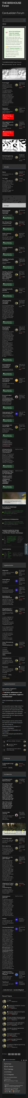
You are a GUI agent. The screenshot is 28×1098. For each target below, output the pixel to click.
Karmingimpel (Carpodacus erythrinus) (6, 366)
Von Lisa (20, 276)
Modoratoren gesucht (6, 896)
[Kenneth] (16, 111)
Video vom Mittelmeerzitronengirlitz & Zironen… (22, 328)
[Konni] (16, 86)
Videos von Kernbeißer (22, 379)
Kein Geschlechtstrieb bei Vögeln (22, 571)
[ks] (16, 398)
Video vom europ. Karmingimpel (22, 366)
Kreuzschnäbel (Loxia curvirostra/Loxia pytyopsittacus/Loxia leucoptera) (7, 398)
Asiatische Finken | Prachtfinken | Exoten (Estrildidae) (8, 472)
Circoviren (4, 649)
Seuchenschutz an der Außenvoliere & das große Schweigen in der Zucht (15, 1023)
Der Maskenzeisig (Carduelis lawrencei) (7, 441)
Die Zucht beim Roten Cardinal (22, 426)
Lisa (10, 1008)
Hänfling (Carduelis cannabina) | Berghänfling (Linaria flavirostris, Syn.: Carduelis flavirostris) (7, 275)
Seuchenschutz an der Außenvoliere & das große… (14, 749)
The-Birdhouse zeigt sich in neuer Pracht (22, 839)
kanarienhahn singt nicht (22, 234)
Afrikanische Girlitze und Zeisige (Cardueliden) (7, 450)
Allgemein (5, 570)
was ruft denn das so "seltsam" (22, 847)
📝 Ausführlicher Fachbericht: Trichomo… (22, 668)
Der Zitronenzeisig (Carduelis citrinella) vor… (22, 302)
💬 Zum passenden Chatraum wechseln (7, 218)
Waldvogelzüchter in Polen (22, 222)
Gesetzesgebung (7, 156)
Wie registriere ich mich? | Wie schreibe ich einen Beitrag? (7, 124)
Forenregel (5, 83)
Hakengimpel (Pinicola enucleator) (8, 412)
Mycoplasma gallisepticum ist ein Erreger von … (22, 659)
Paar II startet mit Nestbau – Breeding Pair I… (22, 814)
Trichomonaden (6, 678)
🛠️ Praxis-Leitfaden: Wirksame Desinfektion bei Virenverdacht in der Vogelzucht (16, 1018)
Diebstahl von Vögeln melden (7, 857)
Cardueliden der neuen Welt (7, 425)
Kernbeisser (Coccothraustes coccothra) (7, 380)
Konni (10, 1001)
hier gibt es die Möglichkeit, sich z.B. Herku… (22, 156)
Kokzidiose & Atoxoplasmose (7, 596)
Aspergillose (6, 579)
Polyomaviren (5, 651)
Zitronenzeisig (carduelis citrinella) (6, 302)
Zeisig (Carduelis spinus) (7, 289)
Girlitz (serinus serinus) (6, 234)
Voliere (4, 918)
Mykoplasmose (6, 658)
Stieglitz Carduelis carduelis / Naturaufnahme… (22, 260)
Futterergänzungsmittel (7, 764)
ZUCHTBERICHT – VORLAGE (22, 780)
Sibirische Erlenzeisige (22, 289)
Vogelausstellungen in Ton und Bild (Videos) (8, 973)
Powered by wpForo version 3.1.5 (20, 1094)
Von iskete (21, 381)
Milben (10, 674)
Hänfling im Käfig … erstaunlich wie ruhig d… (22, 273)
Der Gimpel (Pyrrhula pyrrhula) (7, 222)
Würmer (4, 676)
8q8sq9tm (21, 982)
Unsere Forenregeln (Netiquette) (22, 84)
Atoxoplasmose (22, 597)
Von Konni (21, 86)
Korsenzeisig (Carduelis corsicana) (6, 328)
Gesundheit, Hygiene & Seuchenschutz (9, 689)
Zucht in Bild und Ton (6, 813)
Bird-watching (6, 846)
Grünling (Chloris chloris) (7, 248)
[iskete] (16, 381)
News (4, 172)
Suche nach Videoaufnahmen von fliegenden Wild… (22, 973)
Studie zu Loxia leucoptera (22, 396)
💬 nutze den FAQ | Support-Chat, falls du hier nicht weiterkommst (8, 116)
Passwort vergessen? (6, 108)
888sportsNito (7, 1079)
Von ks (20, 397)
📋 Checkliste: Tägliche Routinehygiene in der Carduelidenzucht (16, 1012)
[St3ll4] (16, 976)
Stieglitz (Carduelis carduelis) (8, 259)
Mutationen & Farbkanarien (10, 519)
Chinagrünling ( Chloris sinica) (22, 249)
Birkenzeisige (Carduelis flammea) (6, 212)
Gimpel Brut (21, 883)
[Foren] (3, 24)
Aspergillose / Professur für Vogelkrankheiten (22, 579)
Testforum (5, 982)
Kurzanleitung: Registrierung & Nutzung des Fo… (22, 123)
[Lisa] (16, 276)
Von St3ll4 (21, 976)
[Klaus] (16, 236)
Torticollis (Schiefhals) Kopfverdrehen (22, 643)
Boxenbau (21, 918)
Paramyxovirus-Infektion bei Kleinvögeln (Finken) (13, 1034)
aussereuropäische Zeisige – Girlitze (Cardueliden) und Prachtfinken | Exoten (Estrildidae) (12, 531)
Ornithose (5, 588)
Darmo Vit (21, 763)
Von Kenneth (21, 110)
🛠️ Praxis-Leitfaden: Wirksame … (14, 741)
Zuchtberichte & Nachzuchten (7, 780)
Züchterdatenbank (8, 927)
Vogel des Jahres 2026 (22, 172)
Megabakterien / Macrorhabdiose (7, 609)
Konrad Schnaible (22, 928)
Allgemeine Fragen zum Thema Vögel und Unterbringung (8, 885)
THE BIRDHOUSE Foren (11, 4)
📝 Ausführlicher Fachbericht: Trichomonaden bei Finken (16, 1006)
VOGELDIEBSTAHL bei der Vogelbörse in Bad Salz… (22, 859)
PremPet (10, 767)
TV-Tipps (5, 178)
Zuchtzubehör (6, 549)
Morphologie (5, 342)
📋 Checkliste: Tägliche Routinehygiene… (12, 745)
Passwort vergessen (15, 48)
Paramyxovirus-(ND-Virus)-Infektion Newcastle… (22, 589)
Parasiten (5, 667)
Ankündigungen (7, 838)
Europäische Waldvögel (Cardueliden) (9, 507)
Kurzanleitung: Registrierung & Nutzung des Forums (16, 1045)
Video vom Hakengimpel (22, 413)
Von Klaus (21, 236)
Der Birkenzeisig (22, 211)
